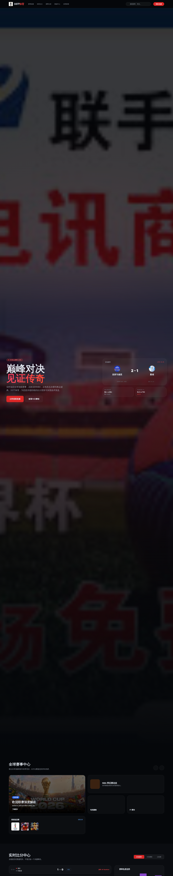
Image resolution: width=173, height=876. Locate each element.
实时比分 (40, 4)
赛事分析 (48, 4)
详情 (68, 869)
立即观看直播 (15, 399)
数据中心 (57, 4)
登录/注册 (159, 4)
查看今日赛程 (34, 399)
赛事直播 (31, 4)
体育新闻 (66, 4)
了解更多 (15, 809)
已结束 (159, 857)
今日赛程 (149, 857)
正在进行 (139, 857)
